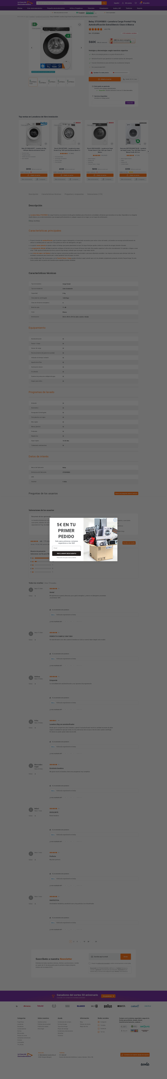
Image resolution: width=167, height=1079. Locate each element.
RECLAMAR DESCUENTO (66, 553)
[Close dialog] (115, 520)
